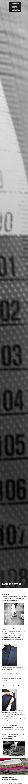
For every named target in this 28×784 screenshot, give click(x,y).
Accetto (16, 10)
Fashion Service (11, 584)
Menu (14, 590)
